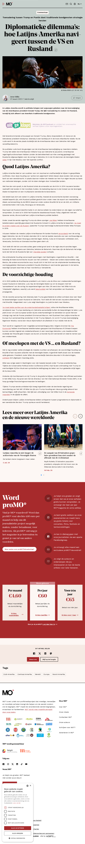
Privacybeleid (36, 820)
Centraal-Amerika (25, 674)
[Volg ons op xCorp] (13, 764)
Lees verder (17, 803)
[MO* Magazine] (9, 3)
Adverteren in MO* (66, 733)
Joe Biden (53, 220)
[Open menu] (3, 4)
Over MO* (63, 707)
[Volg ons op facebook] (3, 764)
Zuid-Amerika (9, 674)
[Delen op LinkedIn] (45, 653)
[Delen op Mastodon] (51, 653)
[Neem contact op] (67, 4)
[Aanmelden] (75, 4)
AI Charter (35, 829)
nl (79, 4)
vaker (4, 160)
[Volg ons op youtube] (26, 764)
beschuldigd (40, 289)
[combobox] (27, 786)
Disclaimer (35, 825)
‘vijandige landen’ (40, 252)
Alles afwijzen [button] (17, 833)
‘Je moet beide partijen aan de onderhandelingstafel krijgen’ (26, 307)
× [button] (30, 785)
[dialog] (17, 812)
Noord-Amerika (59, 674)
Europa (46, 674)
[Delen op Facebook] (34, 653)
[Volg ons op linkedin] (17, 764)
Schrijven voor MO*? (67, 727)
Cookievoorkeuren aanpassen (42, 833)
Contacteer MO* (65, 717)
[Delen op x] (40, 653)
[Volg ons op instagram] (8, 764)
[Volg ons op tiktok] (22, 764)
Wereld (38, 674)
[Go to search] (71, 4)
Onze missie (64, 712)
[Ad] (42, 125)
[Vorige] (75, 416)
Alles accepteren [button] (17, 828)
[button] (17, 838)
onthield (5, 358)
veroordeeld (63, 234)
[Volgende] (80, 416)
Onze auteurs (64, 722)
